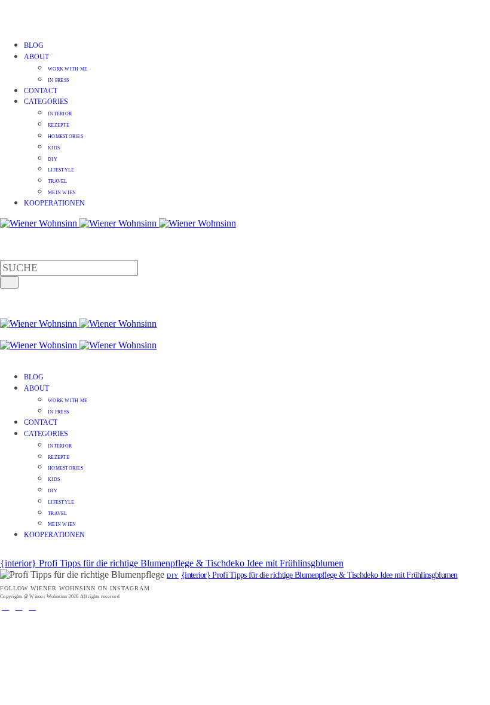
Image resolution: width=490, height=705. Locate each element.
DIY (52, 159)
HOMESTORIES (65, 136)
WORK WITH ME (67, 69)
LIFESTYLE (61, 170)
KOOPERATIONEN (54, 203)
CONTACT (40, 91)
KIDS (54, 148)
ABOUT (36, 57)
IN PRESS (58, 80)
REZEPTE (58, 125)
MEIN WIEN (62, 192)
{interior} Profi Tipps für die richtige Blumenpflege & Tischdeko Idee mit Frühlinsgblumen (172, 563)
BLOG (34, 45)
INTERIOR (60, 114)
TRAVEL (58, 181)
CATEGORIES (46, 101)
